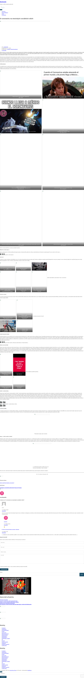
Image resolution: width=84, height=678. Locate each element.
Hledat (1, 572)
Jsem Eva (3, 11)
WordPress (29, 670)
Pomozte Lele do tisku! (4, 599)
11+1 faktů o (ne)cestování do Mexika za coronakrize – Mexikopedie (10, 529)
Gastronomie (4, 629)
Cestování (9, 49)
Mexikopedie (3, 1)
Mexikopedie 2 (4, 636)
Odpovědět (4, 532)
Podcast (3, 640)
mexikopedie (5, 521)
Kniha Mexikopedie (5, 630)
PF (2, 639)
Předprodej (4, 643)
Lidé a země (4, 632)
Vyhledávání (3, 676)
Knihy (3, 13)
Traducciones (4, 645)
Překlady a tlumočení (5, 644)
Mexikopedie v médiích (6, 638)
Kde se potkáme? (5, 12)
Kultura (3, 631)
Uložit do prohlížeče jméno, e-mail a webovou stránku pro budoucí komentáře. (14, 566)
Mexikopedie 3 (4, 637)
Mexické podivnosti (14, 49)
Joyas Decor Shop (13, 670)
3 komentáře (4, 50)
